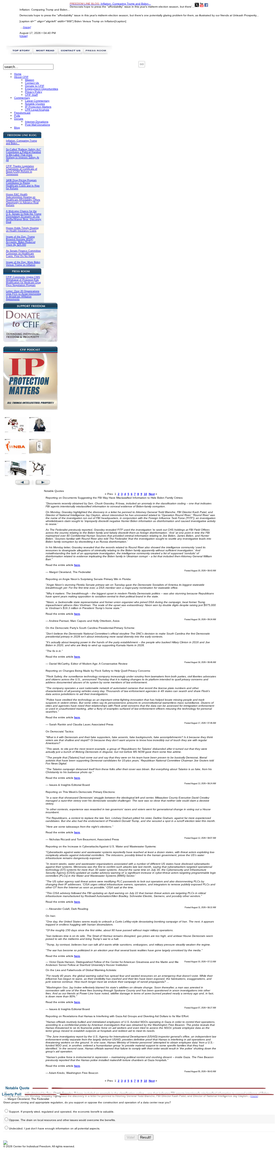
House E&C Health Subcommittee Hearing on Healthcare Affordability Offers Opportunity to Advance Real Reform (23, 200)
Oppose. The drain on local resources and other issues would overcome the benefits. (62, 1120)
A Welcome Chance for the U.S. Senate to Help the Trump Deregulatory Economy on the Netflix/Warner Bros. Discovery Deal (23, 216)
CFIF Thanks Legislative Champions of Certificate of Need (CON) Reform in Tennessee (21, 170)
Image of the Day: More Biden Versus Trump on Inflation (23, 263)
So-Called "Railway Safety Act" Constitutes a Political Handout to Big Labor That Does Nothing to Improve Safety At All (23, 155)
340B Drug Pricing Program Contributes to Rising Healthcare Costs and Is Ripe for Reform (23, 184)
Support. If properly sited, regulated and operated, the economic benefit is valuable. (61, 1111)
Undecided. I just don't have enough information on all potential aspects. (54, 1128)
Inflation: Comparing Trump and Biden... (110, 3)
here (77, 564)
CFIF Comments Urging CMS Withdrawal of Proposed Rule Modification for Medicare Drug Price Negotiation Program (23, 281)
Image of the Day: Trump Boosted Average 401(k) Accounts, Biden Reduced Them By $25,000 (20, 240)
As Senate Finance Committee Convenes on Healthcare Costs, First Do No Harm (23, 253)
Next (152, 493)
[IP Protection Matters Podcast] (30, 408)
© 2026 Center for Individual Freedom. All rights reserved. (39, 1146)
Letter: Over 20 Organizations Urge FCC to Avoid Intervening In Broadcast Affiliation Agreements (23, 295)
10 (145, 493)
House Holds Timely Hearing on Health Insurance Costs (22, 229)
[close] (24, 35)
